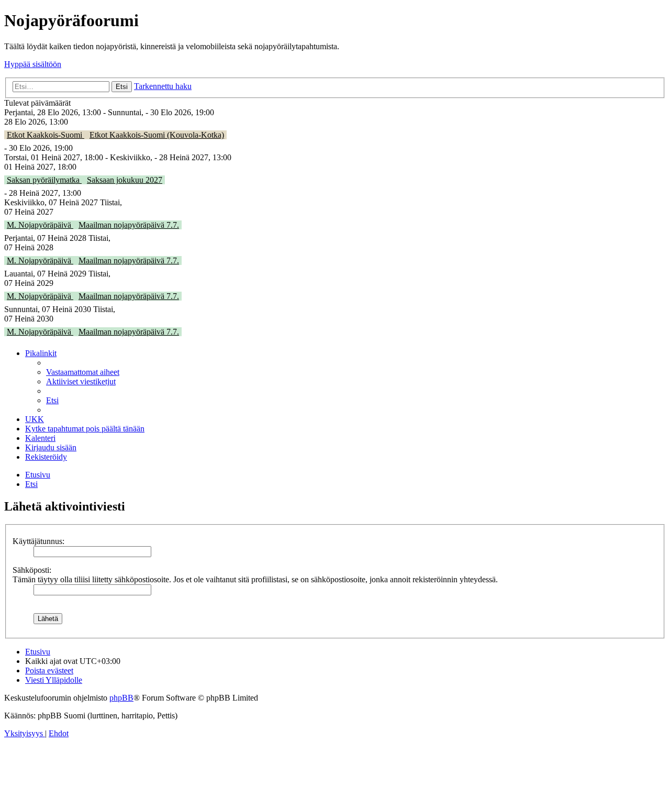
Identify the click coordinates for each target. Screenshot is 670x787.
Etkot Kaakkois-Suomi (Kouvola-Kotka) (157, 134)
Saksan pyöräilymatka (44, 179)
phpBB (121, 697)
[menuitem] (82, 372)
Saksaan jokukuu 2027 (124, 179)
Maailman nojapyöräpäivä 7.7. (129, 224)
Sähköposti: (32, 570)
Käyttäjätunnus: (38, 541)
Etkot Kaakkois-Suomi (45, 134)
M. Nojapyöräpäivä (40, 224)
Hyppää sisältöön (32, 64)
